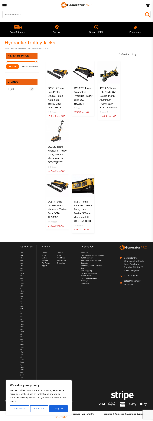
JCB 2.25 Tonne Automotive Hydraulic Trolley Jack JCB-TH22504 (83, 96)
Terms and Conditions (89, 278)
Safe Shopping (86, 271)
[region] (39, 397)
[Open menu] (4, 5)
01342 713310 (131, 275)
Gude (44, 255)
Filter (12, 66)
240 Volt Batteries (22, 380)
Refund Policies (86, 276)
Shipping (84, 281)
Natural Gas (21, 268)
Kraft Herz (61, 258)
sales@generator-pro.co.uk (132, 282)
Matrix (44, 258)
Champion (61, 263)
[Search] (147, 14)
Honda (44, 253)
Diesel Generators (21, 258)
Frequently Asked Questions (91, 265)
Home (7, 48)
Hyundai (45, 260)
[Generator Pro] (76, 6)
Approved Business (136, 414)
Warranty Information (89, 273)
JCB (12, 89)
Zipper (44, 265)
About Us (84, 253)
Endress (60, 253)
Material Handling (18, 48)
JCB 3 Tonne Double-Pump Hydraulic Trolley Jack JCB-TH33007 (57, 209)
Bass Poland (61, 260)
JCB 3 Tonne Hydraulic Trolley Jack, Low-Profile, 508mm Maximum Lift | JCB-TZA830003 (83, 211)
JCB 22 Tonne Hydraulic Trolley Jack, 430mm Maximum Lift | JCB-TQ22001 (57, 154)
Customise (19, 408)
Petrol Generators (22, 337)
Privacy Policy (61, 417)
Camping (21, 316)
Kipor (59, 255)
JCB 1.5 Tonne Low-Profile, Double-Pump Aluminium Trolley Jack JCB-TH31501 (56, 98)
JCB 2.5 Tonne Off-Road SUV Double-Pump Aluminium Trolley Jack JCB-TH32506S (108, 98)
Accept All (58, 408)
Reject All (39, 408)
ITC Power (46, 263)
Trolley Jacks (31, 48)
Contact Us (85, 283)
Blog (82, 268)
